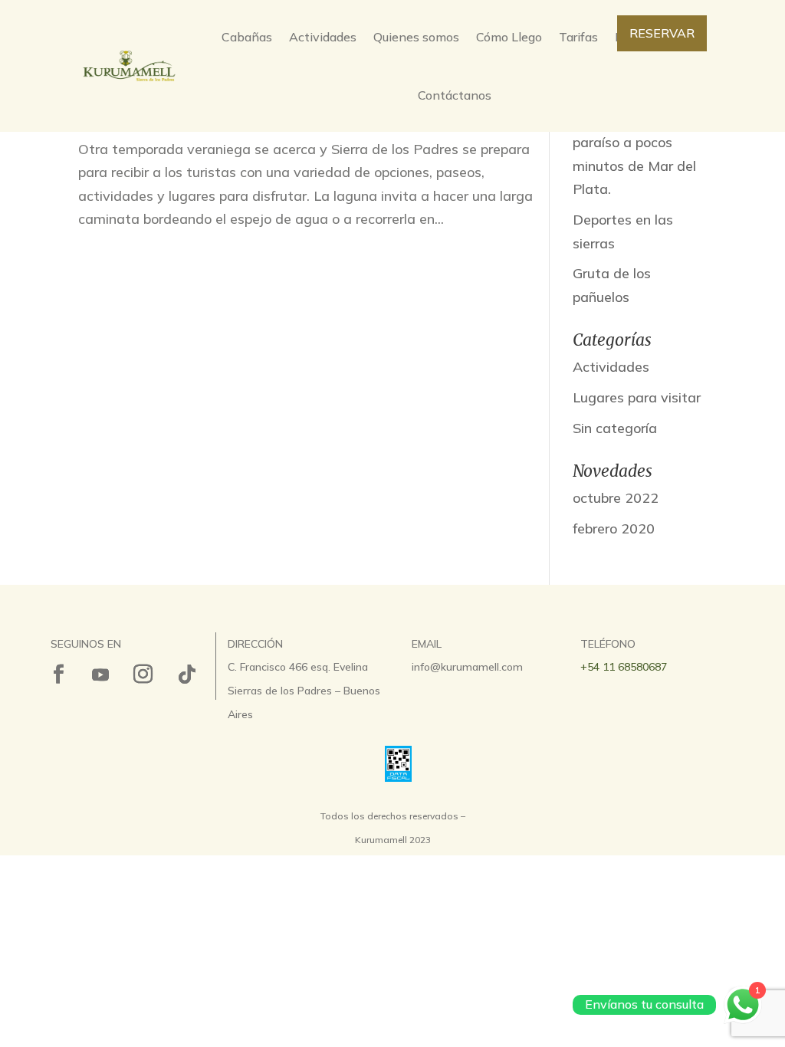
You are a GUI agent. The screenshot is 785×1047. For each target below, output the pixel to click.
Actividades (322, 36)
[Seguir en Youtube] (100, 674)
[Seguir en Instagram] (142, 674)
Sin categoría (615, 428)
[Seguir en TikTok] (187, 674)
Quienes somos (416, 36)
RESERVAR (662, 33)
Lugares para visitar (637, 397)
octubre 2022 (616, 498)
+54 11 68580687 (623, 667)
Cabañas (247, 36)
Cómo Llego (509, 36)
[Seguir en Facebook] (58, 674)
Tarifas (578, 36)
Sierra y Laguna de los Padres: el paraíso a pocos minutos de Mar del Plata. (634, 142)
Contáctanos (454, 95)
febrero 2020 (614, 528)
